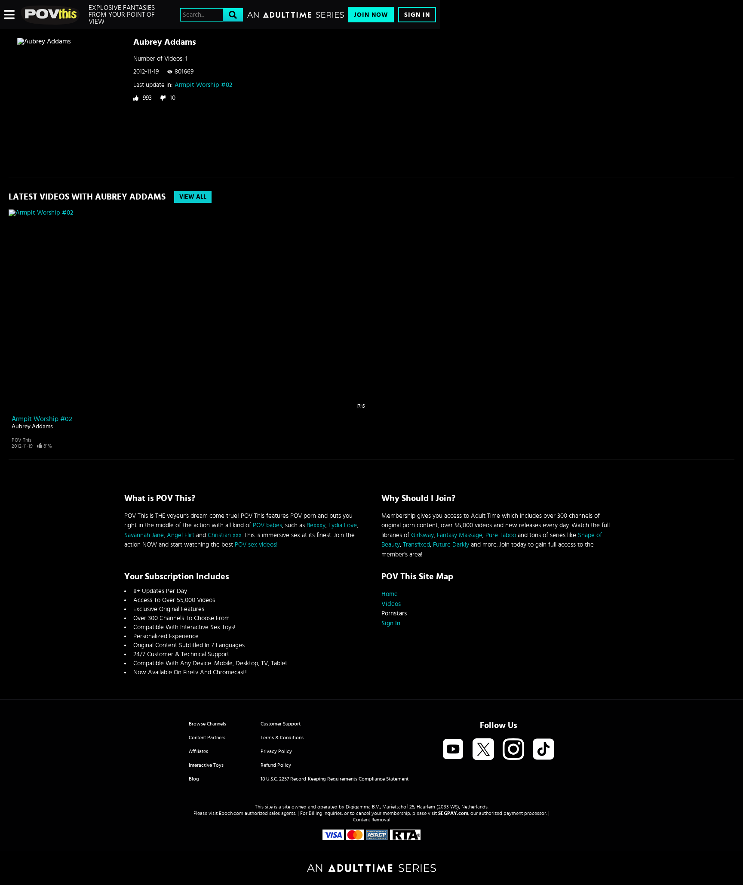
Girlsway (422, 535)
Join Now (371, 15)
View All (192, 197)
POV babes (267, 525)
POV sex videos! (256, 544)
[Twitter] (483, 749)
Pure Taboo (500, 535)
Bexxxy (316, 525)
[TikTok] (543, 749)
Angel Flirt (180, 535)
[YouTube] (453, 749)
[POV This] (50, 14)
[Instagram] (513, 749)
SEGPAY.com (453, 813)
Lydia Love (343, 525)
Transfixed (416, 544)
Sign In (417, 15)
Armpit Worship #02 (203, 85)
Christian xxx (225, 535)
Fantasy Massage (459, 535)
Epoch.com (231, 813)
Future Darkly (451, 544)
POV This (21, 439)
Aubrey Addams (32, 427)
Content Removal (371, 819)
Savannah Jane (144, 535)
